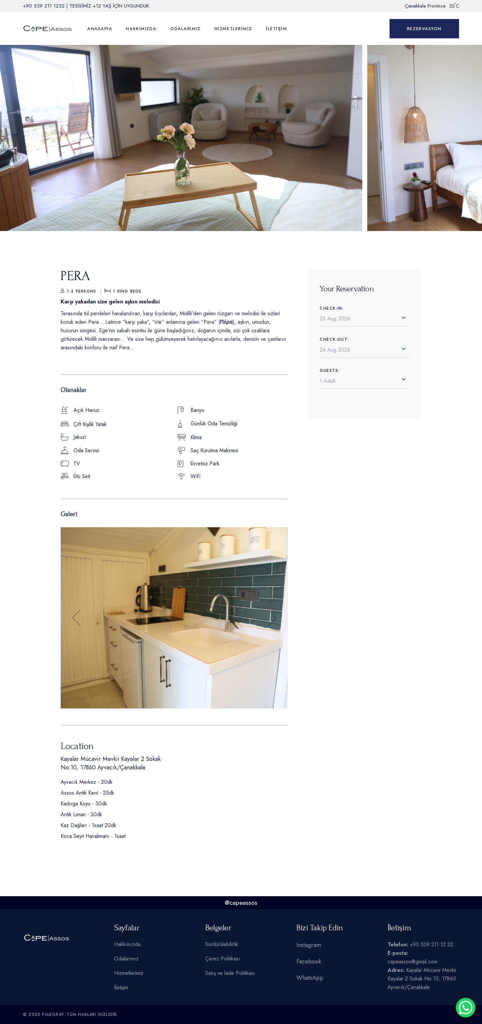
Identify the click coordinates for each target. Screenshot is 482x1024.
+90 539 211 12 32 (431, 944)
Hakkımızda (127, 944)
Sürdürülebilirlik (221, 944)
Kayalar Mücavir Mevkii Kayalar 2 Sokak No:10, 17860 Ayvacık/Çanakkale (422, 978)
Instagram (308, 945)
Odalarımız (126, 958)
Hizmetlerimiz (128, 973)
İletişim (121, 987)
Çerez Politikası (222, 958)
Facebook (308, 961)
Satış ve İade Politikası (230, 973)
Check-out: (334, 339)
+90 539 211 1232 (44, 6)
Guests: (329, 371)
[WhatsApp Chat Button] (465, 1007)
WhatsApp (309, 978)
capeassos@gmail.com (412, 961)
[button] (76, 617)
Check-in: (332, 308)
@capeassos (241, 902)
